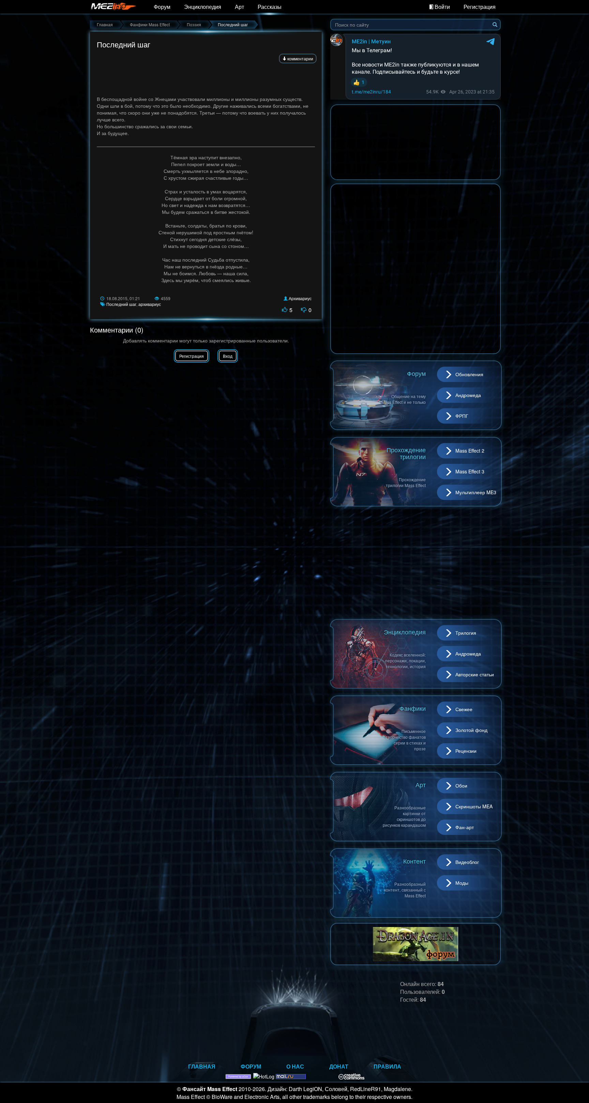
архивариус (149, 304)
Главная (201, 1066)
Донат (338, 1066)
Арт (239, 7)
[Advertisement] (206, 77)
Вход (227, 356)
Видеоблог (467, 861)
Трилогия (465, 632)
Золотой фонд (471, 729)
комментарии (299, 58)
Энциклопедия (202, 7)
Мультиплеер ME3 (475, 492)
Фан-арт (464, 827)
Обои (461, 785)
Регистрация (480, 7)
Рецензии (466, 750)
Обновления (469, 374)
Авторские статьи (474, 674)
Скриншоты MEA (474, 806)
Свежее (463, 709)
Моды (461, 882)
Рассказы (270, 7)
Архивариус (300, 298)
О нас (295, 1066)
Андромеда (468, 395)
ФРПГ (461, 415)
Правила (387, 1066)
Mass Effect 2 (469, 450)
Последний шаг (121, 304)
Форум (162, 7)
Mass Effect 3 (469, 471)
